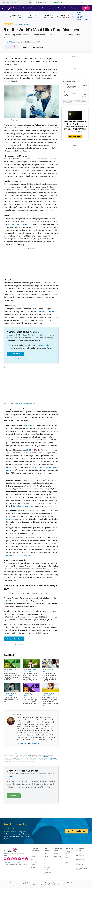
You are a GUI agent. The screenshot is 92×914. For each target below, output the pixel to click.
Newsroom (34, 862)
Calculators (68, 860)
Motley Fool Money (47, 873)
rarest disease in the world (46, 312)
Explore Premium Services (21, 24)
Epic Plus (47, 863)
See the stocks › (15, 354)
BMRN (29, 450)
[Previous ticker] (5, 16)
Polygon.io (24, 864)
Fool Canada (57, 856)
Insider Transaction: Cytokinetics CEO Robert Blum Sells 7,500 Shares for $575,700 (12, 676)
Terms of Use (9, 883)
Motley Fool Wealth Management (81, 858)
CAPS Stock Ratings (68, 852)
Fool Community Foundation (80, 865)
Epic (45, 860)
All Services (47, 854)
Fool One (46, 870)
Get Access (65, 97)
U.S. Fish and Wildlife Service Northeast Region (20, 403)
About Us (33, 854)
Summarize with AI (38, 47)
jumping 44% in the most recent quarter (20, 555)
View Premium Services (77, 831)
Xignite (17, 864)
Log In (81, 2)
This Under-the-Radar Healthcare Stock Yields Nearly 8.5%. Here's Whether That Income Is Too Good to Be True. (30, 677)
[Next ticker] (73, 16)
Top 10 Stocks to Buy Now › (86, 8)
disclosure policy (31, 761)
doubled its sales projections (23, 506)
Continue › (13, 796)
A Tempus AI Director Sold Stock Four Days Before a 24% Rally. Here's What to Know (30, 700)
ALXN (28, 425)
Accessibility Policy (44, 883)
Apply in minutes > (75, 136)
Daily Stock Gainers (80, 16)
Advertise (33, 867)
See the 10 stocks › (14, 639)
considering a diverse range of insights (49, 759)
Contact (33, 864)
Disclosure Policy (31, 883)
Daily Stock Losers (82, 19)
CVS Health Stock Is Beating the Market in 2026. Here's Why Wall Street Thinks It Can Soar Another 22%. (50, 677)
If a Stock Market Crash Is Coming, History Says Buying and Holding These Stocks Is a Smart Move (50, 701)
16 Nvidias (10, 777)
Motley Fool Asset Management (81, 854)
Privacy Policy (20, 883)
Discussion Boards (68, 856)
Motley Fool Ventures (82, 862)
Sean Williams (10, 42)
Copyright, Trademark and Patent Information (66, 883)
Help (88, 2)
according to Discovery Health (18, 224)
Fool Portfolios (47, 866)
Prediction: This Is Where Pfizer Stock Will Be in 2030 (12, 699)
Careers (33, 856)
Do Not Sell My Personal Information (50, 885)
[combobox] (16, 2)
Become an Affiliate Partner (81, 869)
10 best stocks (43, 345)
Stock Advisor (46, 857)
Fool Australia (58, 854)
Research (33, 859)
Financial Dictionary (68, 863)
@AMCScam (35, 743)
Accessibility (71, 2)
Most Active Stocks (80, 13)
